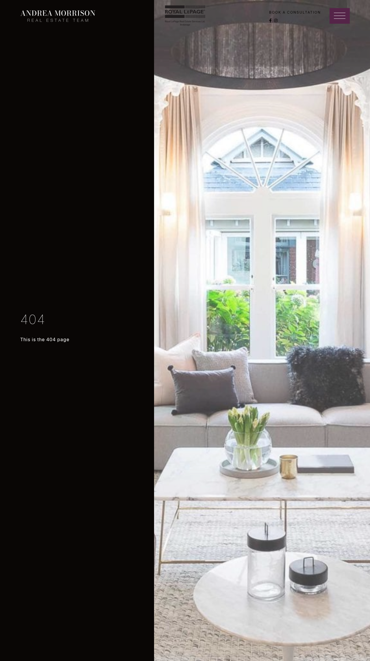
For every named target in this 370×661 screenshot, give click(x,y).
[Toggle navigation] (340, 16)
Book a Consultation (295, 12)
